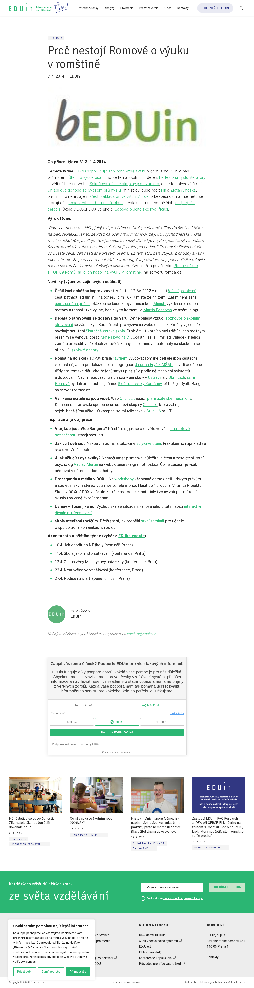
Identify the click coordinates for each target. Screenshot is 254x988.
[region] (51, 949)
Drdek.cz (202, 982)
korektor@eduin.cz (141, 634)
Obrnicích (176, 377)
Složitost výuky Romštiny (140, 383)
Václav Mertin (86, 464)
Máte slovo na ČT (116, 337)
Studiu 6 (154, 411)
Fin (163, 190)
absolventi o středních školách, (97, 202)
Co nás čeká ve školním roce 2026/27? (91, 820)
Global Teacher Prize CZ (149, 843)
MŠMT (95, 835)
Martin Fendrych (157, 310)
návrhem (120, 358)
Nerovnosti (213, 847)
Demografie (18, 839)
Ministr (159, 303)
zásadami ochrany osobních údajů (183, 898)
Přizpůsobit (24, 971)
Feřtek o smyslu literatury (182, 177)
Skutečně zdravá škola (105, 331)
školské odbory (84, 350)
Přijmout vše (78, 971)
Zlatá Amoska (183, 190)
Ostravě (155, 377)
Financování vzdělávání (26, 844)
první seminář (152, 521)
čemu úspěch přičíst (72, 303)
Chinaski (150, 404)
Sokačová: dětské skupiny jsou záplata (124, 183)
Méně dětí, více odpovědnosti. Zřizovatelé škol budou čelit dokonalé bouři (31, 822)
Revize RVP (140, 848)
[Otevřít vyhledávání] (241, 8)
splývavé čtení (148, 443)
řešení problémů (182, 290)
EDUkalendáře (131, 535)
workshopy (124, 479)
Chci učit (127, 398)
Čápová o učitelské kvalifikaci (141, 209)
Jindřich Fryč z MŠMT (154, 364)
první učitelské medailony (169, 398)
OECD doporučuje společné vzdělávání (110, 171)
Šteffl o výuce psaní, (87, 177)
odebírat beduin (227, 887)
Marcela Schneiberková (231, 982)
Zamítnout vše (51, 971)
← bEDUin (56, 38)
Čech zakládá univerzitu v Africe (119, 196)
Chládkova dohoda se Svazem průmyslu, (85, 190)
